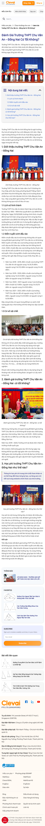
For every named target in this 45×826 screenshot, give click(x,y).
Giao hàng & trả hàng (31, 798)
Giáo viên (6, 787)
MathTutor (27, 777)
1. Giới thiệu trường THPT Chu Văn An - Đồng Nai (23, 95)
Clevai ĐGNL (7, 780)
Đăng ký (39, 3)
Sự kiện (26, 787)
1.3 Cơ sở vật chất (13, 106)
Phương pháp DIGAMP (23, 773)
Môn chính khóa (20, 11)
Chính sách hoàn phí (10, 807)
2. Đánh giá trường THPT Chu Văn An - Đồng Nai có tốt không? (23, 110)
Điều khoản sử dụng (30, 794)
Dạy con (33, 11)
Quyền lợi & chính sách (31, 804)
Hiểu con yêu (6, 25)
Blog (4, 794)
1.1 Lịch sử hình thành (15, 99)
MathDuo (6, 777)
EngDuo (6, 784)
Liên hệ (26, 807)
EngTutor (26, 784)
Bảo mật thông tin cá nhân (10, 799)
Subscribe (22, 643)
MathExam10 (28, 780)
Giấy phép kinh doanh (11, 811)
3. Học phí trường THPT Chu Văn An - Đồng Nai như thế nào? (22, 116)
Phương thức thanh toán (12, 804)
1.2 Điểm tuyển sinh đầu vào (17, 102)
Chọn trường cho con (22, 25)
